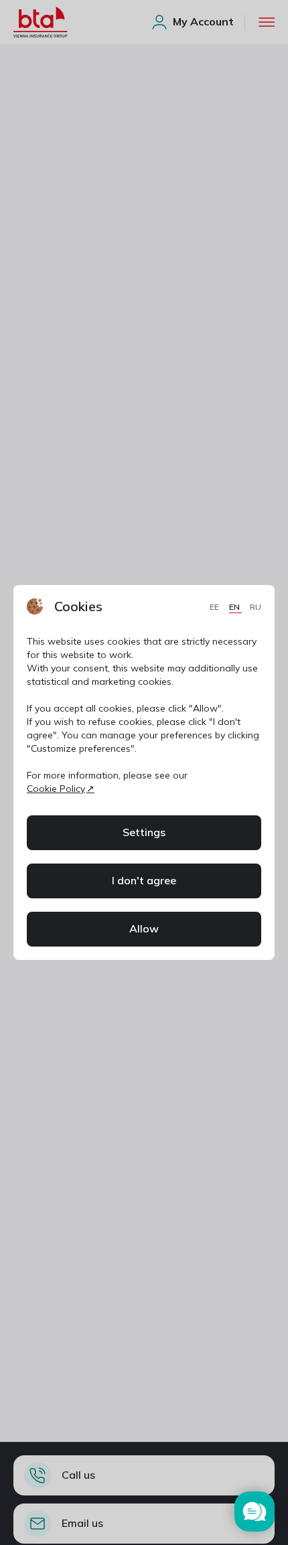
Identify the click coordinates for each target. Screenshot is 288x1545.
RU (255, 607)
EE (215, 607)
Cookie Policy (56, 789)
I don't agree (144, 880)
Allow (144, 928)
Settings (144, 832)
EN (235, 607)
